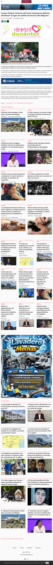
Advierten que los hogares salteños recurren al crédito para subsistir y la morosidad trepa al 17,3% (12, 146)
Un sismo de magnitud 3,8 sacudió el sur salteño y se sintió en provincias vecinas (26, 248)
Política (3, 242)
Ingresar (39, 548)
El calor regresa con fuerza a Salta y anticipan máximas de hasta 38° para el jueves (39, 114)
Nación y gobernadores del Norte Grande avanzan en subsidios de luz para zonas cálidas (8, 311)
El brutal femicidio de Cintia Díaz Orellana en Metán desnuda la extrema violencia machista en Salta (40, 483)
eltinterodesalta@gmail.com (26, 555)
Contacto (14, 548)
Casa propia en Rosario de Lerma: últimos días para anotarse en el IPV (43, 247)
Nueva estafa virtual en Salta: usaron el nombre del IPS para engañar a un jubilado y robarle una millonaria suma (39, 210)
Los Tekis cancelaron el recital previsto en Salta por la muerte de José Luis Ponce (40, 176)
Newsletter (29, 548)
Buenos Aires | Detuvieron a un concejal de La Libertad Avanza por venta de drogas (26, 310)
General (3, 18)
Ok (47, 563)
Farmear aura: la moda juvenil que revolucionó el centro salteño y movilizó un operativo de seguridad (13, 177)
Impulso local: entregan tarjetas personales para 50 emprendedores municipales (39, 145)
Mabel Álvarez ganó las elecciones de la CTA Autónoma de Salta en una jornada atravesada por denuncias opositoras (26, 277)
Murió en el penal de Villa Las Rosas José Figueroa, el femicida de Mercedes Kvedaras (39, 455)
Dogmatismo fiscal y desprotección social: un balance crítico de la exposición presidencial (8, 248)
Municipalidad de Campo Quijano (25, 103)
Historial (22, 548)
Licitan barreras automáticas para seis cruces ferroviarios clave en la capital (8, 275)
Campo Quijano (9, 103)
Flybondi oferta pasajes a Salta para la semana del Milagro (12, 113)
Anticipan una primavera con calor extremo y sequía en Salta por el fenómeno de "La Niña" (12, 455)
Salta (20, 242)
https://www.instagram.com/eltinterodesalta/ (12, 538)
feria (15, 103)
